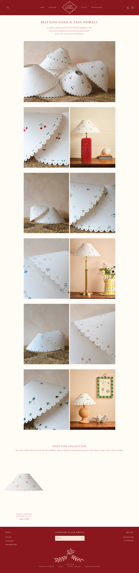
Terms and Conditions (46, 566)
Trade (8, 537)
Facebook (129, 540)
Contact (9, 541)
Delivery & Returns (74, 566)
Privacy (60, 566)
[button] (7, 7)
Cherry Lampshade (24, 514)
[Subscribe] (82, 538)
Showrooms (11, 544)
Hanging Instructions (92, 566)
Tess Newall (71, 564)
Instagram (128, 537)
